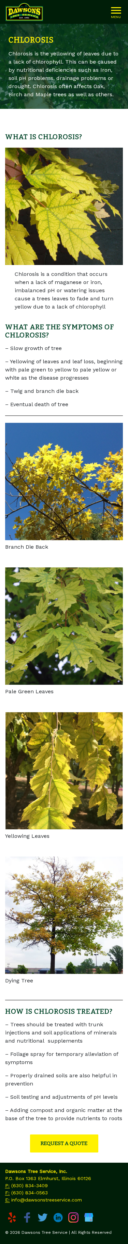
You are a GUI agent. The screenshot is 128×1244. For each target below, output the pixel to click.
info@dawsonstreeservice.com (46, 1199)
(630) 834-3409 (29, 1185)
